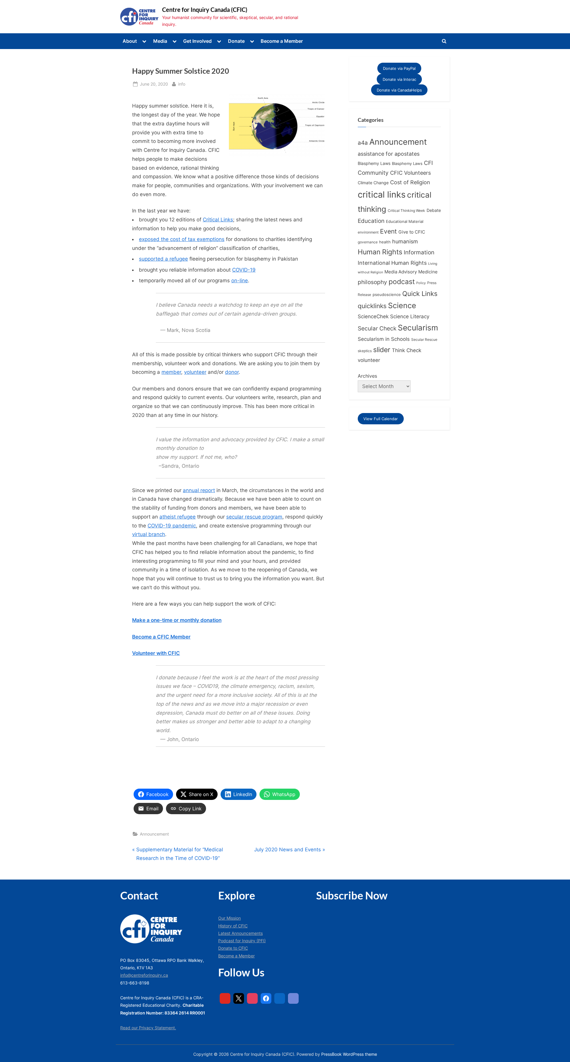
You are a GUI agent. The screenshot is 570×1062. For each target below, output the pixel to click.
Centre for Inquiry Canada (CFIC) (204, 9)
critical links (382, 194)
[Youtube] (225, 998)
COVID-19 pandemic (172, 526)
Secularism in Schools (384, 339)
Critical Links (218, 220)
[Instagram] (252, 998)
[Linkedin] (279, 998)
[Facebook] (266, 998)
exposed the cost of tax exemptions (181, 239)
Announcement (154, 833)
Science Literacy (409, 316)
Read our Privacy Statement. (148, 1027)
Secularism (418, 327)
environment (368, 232)
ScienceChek (373, 316)
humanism (405, 241)
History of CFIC (233, 925)
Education (371, 221)
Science (402, 305)
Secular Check (377, 328)
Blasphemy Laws (374, 163)
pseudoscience (387, 294)
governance (368, 242)
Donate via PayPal (399, 68)
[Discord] (293, 998)
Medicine (428, 272)
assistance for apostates (388, 154)
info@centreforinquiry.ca (144, 975)
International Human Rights (392, 263)
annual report (199, 490)
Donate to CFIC (233, 948)
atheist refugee (177, 517)
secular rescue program (254, 517)
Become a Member (282, 41)
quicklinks (372, 306)
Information (419, 252)
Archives (367, 376)
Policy (421, 283)
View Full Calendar (380, 418)
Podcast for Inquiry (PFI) (242, 940)
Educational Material (404, 221)
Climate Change (373, 182)
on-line (239, 280)
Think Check (406, 350)
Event (388, 231)
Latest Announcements (240, 933)
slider (381, 349)
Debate (434, 210)
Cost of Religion (410, 182)
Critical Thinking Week (406, 210)
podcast (402, 282)
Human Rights (380, 252)
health (385, 242)
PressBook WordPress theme (349, 1054)
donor (232, 372)
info (181, 83)
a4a (363, 142)
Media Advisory (400, 272)
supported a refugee (163, 259)
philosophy (372, 282)
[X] (239, 998)
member (171, 372)
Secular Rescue (424, 340)
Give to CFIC (411, 232)
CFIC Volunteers (410, 173)
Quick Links (420, 293)
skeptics (365, 351)
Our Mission (229, 918)
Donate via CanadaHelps (399, 90)
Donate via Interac (399, 79)
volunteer (195, 372)
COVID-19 (244, 270)
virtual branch (148, 534)
